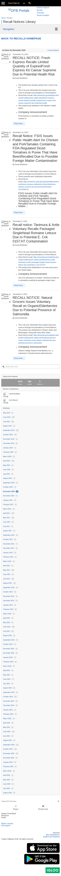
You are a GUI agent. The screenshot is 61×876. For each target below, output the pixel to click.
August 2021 (9, 530)
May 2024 (8, 675)
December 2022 (10, 600)
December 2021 (10, 548)
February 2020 (9, 452)
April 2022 (8, 565)
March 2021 (8, 509)
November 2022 (10, 596)
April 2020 (8, 461)
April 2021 (8, 513)
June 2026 (8, 784)
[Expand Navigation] (3, 3)
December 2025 (10, 758)
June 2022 (8, 574)
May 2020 (8, 465)
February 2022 (9, 557)
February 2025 (9, 714)
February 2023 (9, 609)
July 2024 (8, 683)
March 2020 (8, 456)
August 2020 (9, 478)
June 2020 (8, 469)
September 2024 (10, 692)
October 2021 (9, 539)
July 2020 (8, 474)
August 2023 (9, 635)
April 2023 (8, 618)
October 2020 (9, 487)
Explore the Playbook (51, 837)
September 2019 (10, 430)
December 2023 (10, 653)
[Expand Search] (30, 3)
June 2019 (8, 417)
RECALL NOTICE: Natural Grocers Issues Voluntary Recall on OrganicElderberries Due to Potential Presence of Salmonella (35, 306)
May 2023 (8, 622)
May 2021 (8, 517)
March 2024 (8, 666)
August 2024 (9, 688)
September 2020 (10, 483)
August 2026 (9, 793)
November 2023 (10, 648)
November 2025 (10, 753)
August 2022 (9, 583)
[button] (24, 3)
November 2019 (10, 439)
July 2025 (8, 736)
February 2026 (9, 766)
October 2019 (9, 434)
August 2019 (9, 426)
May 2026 (8, 779)
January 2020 (9, 448)
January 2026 (9, 762)
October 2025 (9, 749)
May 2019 (8, 413)
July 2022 (8, 579)
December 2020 (10, 496)
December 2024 (10, 705)
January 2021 (9, 500)
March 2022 (8, 561)
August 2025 (9, 740)
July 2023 (8, 631)
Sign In (16, 3)
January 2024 (9, 657)
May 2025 (8, 727)
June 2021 (8, 522)
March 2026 (8, 771)
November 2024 (10, 701)
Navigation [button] (8, 29)
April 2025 (8, 723)
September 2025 (10, 745)
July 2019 (8, 421)
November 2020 (10, 491)
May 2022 (8, 570)
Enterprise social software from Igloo (53, 870)
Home (3, 18)
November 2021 (10, 544)
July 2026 (8, 788)
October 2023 (9, 644)
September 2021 (10, 535)
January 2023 (9, 605)
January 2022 (9, 552)
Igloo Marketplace (53, 835)
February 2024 (9, 662)
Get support (5, 826)
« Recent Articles (53, 50)
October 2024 (9, 696)
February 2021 (9, 504)
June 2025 (8, 731)
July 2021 (8, 526)
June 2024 (8, 679)
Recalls (9, 18)
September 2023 (10, 640)
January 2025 (9, 710)
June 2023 (8, 627)
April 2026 (8, 775)
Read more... (19, 124)
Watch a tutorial (7, 824)
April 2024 (8, 670)
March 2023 (8, 614)
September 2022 (10, 587)
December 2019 (10, 443)
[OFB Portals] (19, 10)
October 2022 (9, 592)
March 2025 (8, 718)
